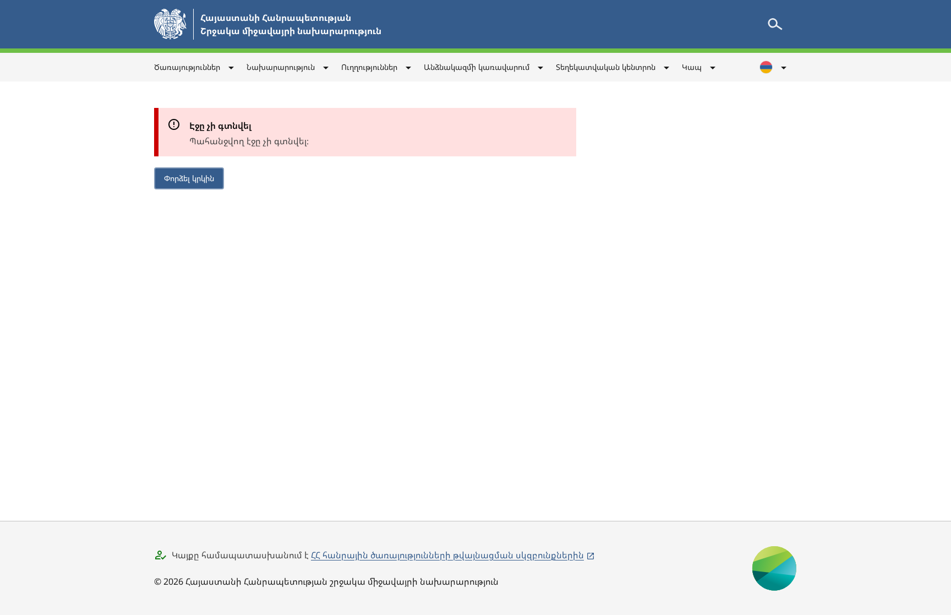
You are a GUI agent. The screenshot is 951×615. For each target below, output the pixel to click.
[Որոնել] (775, 24)
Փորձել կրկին (189, 178)
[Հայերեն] (774, 67)
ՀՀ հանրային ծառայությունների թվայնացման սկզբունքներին (447, 555)
